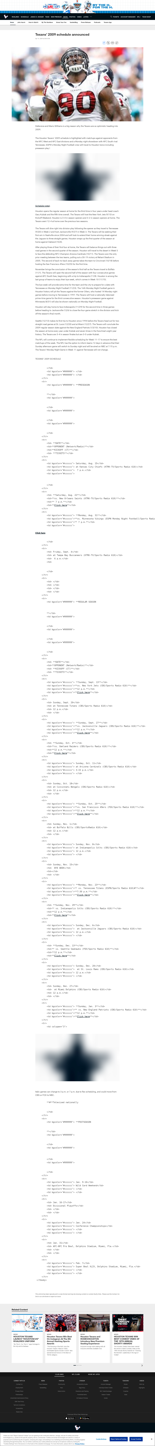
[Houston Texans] (77, 1428)
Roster (126, 1384)
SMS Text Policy (19, 1401)
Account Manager (106, 1384)
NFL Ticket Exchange (106, 1391)
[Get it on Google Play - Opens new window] (84, 1419)
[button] (74, 1365)
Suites (106, 1398)
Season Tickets (106, 1394)
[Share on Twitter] (108, 44)
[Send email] (112, 44)
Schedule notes (42, 205)
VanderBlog (43, 1387)
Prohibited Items (82, 1394)
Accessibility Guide (82, 1384)
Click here (60, 505)
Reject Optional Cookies (119, 1439)
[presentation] (142, 1366)
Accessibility (19, 1408)
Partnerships (19, 1394)
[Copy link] (116, 43)
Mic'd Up (141, 1384)
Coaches (125, 1391)
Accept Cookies (136, 1439)
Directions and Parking (82, 1391)
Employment (19, 1387)
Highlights (142, 1387)
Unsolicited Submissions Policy (19, 1398)
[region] (77, 1439)
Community (61, 1384)
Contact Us (19, 1384)
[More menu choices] (91, 17)
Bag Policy (82, 1387)
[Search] (111, 16)
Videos (142, 1380)
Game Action (61, 1391)
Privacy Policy (19, 1391)
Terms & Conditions (19, 1405)
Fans (61, 1387)
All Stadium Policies (82, 1398)
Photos (61, 1380)
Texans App (19, 1412)
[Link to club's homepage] (5, 16)
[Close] (151, 1439)
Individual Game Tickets (106, 1387)
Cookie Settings (101, 1439)
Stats (125, 1394)
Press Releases (43, 1384)
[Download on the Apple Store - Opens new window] (70, 1418)
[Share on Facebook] (104, 44)
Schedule (125, 1387)
